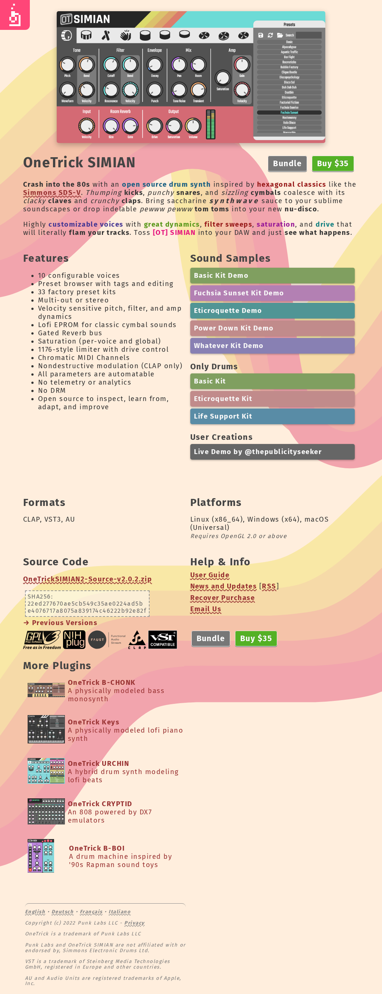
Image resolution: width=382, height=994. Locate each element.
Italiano (120, 912)
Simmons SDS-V (52, 193)
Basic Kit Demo (221, 275)
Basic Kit (210, 381)
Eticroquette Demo (228, 311)
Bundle (287, 163)
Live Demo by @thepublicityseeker (258, 452)
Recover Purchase (222, 598)
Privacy (134, 923)
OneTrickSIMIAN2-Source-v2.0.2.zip (87, 579)
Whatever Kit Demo (229, 346)
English (35, 912)
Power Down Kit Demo (234, 328)
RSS (269, 586)
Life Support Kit (223, 416)
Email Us (206, 609)
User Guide (210, 575)
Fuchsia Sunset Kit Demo (239, 293)
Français (91, 912)
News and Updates (223, 586)
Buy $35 (333, 163)
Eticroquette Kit (223, 399)
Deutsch (62, 912)
